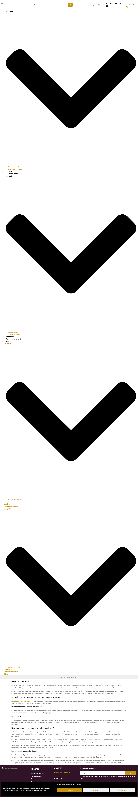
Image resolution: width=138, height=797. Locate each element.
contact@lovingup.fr (62, 772)
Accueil (62, 677)
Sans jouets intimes (15, 169)
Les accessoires (13, 332)
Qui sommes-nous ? (13, 339)
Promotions (10, 336)
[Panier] (99, 4)
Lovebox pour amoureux (22, 701)
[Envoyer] (130, 773)
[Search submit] (70, 5)
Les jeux (9, 171)
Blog (7, 341)
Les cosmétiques (14, 334)
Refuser (96, 790)
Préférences (122, 790)
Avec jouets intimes (15, 167)
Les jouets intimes (12, 174)
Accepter (70, 790)
